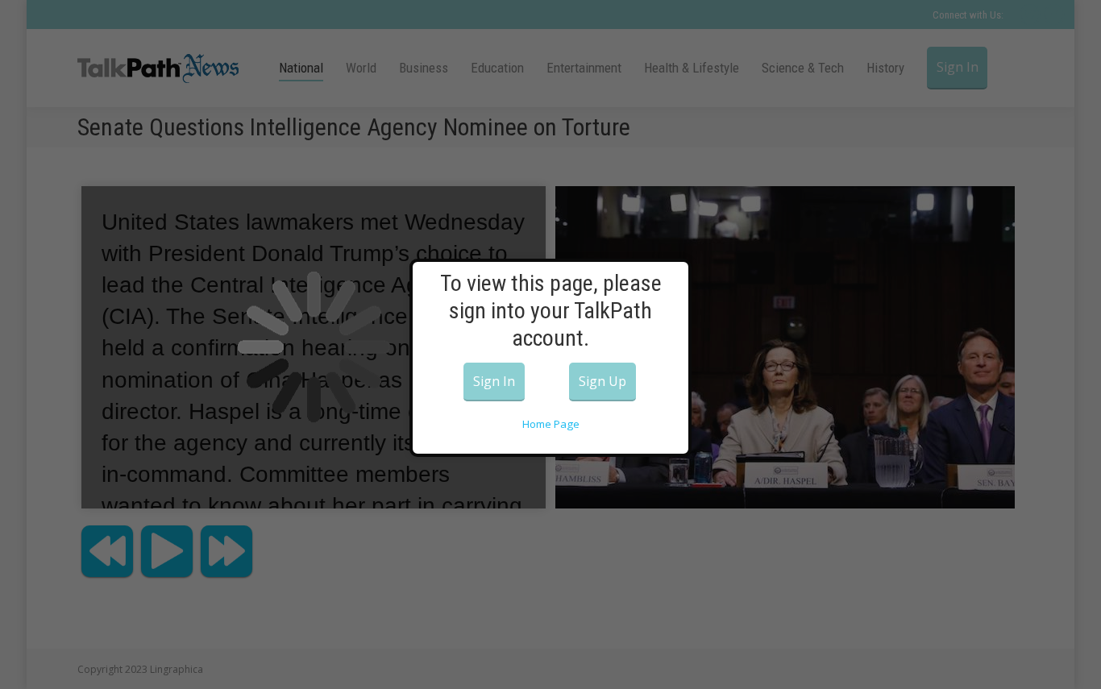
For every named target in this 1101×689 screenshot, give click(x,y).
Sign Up (602, 381)
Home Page (551, 424)
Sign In (494, 381)
